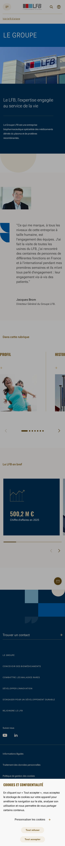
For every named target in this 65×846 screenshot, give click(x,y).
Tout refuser (33, 830)
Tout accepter (32, 839)
